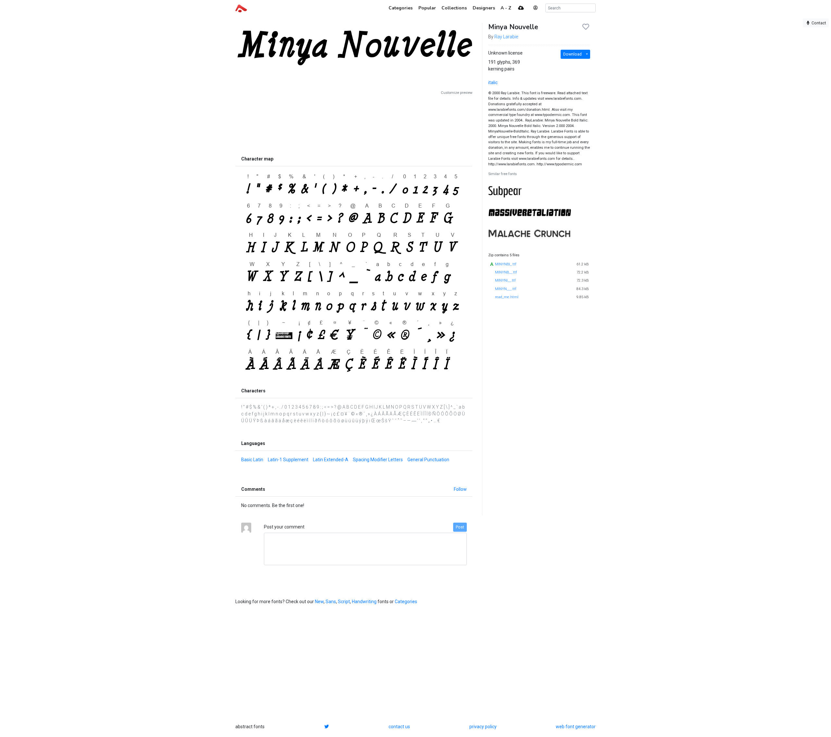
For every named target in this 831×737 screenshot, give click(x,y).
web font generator (576, 726)
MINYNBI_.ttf (505, 264)
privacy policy (483, 726)
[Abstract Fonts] (241, 8)
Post (460, 527)
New (319, 601)
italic (493, 82)
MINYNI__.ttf (505, 280)
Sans (331, 601)
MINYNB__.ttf (506, 272)
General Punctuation (428, 459)
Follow (460, 489)
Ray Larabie (506, 36)
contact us (399, 726)
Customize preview (456, 93)
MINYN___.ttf (505, 289)
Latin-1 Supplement (288, 459)
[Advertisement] (353, 124)
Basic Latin (252, 459)
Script (344, 601)
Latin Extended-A (330, 459)
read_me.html (506, 297)
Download (572, 54)
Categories (406, 601)
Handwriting (364, 601)
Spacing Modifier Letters (378, 459)
